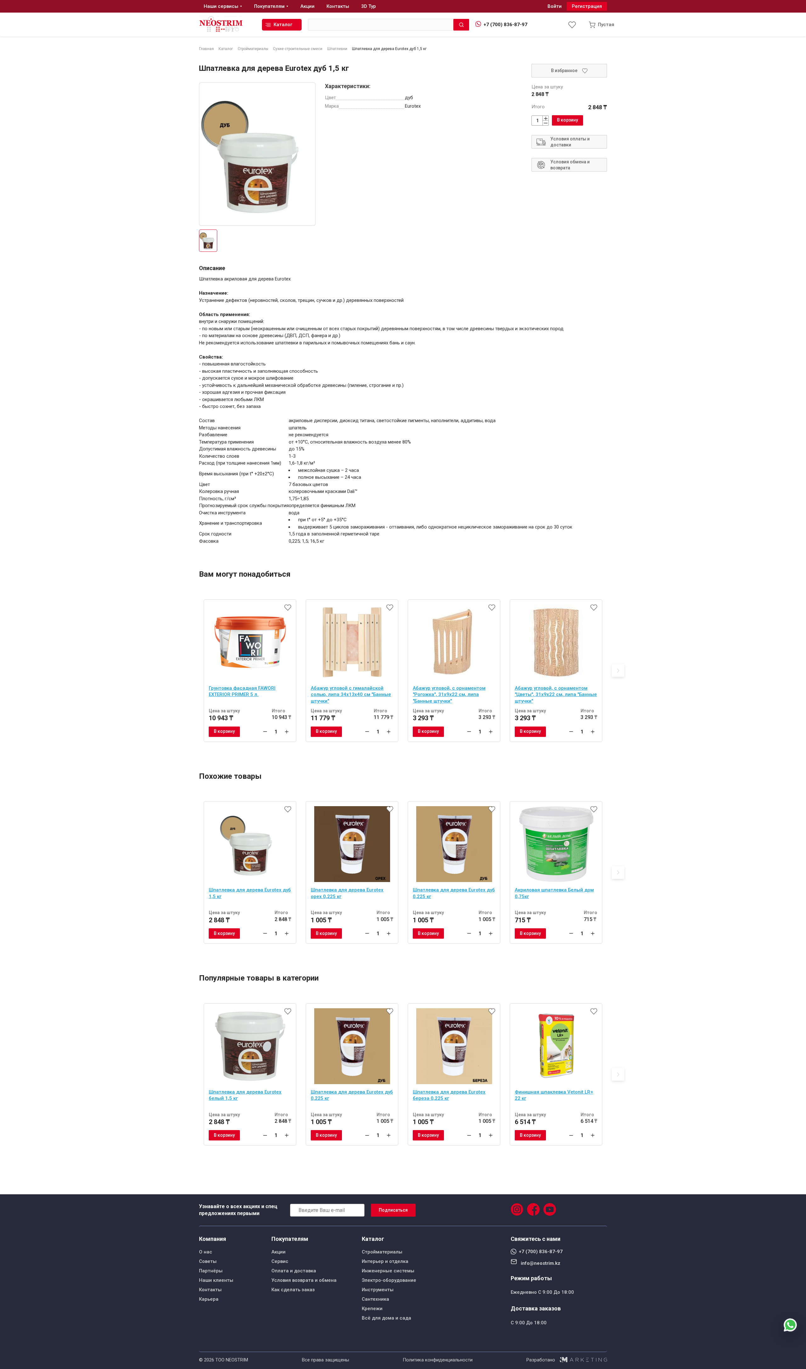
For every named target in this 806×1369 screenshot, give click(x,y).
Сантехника (375, 1299)
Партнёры (211, 1271)
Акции (278, 1252)
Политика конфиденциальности (438, 1360)
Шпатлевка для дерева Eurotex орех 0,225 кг (347, 893)
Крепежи (372, 1308)
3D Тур (368, 6)
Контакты (210, 1290)
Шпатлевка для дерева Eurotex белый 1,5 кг (245, 1095)
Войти (555, 6)
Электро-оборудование (389, 1280)
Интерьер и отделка (385, 1261)
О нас (205, 1252)
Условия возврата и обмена (304, 1280)
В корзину (567, 119)
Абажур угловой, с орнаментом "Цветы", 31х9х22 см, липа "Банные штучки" (556, 694)
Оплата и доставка (293, 1271)
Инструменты (378, 1290)
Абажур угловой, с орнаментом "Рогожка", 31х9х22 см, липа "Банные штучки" (449, 694)
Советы (208, 1261)
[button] (618, 670)
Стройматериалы (382, 1252)
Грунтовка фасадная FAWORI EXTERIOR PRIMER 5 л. (242, 691)
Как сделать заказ (293, 1290)
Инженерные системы (388, 1271)
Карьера (209, 1299)
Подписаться (393, 1210)
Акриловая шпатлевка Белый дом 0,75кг (554, 893)
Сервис (279, 1261)
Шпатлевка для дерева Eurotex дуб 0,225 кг (454, 893)
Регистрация (587, 6)
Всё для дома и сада (386, 1318)
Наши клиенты (216, 1280)
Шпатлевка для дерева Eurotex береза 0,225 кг (449, 1095)
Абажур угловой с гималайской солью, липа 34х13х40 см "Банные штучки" (351, 694)
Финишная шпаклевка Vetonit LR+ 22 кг (554, 1095)
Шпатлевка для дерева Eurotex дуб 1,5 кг (250, 893)
